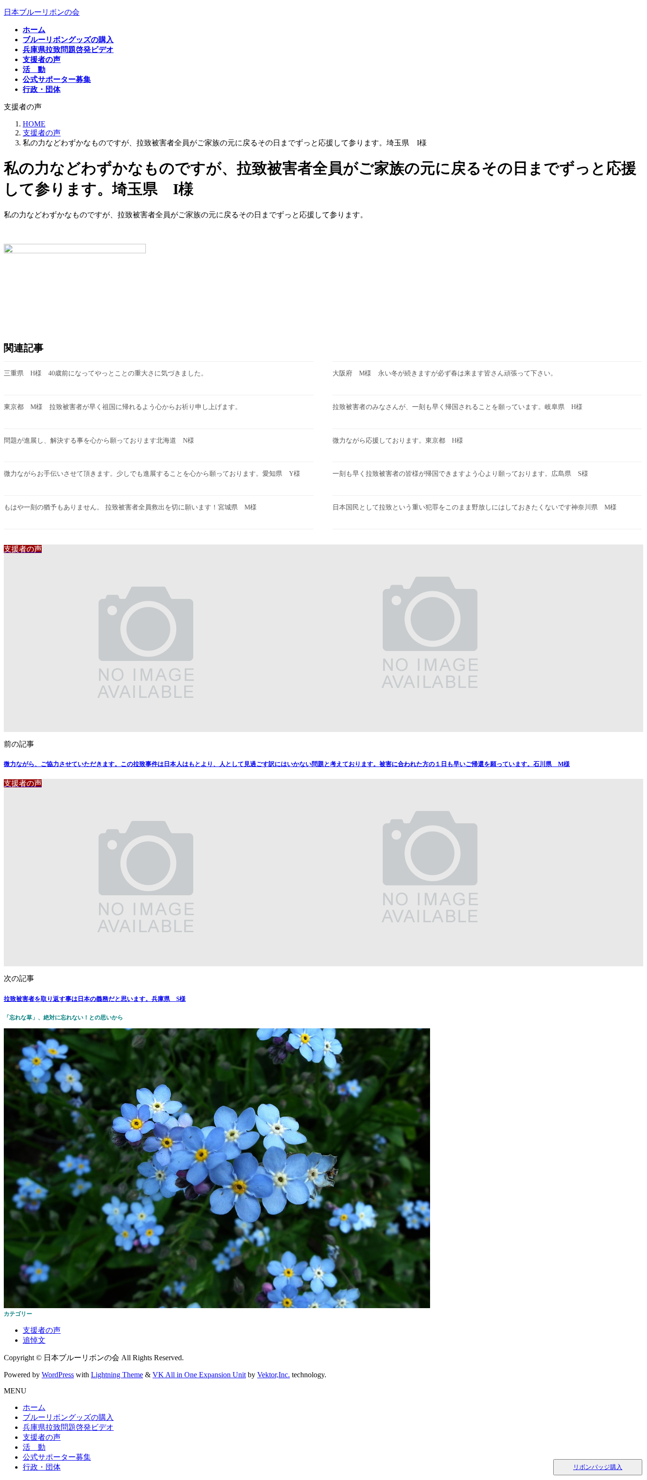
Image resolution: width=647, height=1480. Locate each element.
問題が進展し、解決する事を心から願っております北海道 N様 (99, 440)
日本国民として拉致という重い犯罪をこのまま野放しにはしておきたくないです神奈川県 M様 (474, 507)
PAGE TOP (624, 1426)
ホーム (34, 1407)
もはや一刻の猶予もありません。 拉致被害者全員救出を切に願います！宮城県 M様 (130, 507)
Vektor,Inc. (273, 1375)
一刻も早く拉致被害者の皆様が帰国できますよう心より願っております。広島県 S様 (460, 473)
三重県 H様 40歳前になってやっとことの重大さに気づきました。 (105, 373)
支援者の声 (42, 1330)
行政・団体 (42, 1467)
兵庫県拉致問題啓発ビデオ (68, 1427)
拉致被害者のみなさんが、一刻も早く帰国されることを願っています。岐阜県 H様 (457, 406)
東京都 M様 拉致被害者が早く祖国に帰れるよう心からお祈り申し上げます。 (123, 406)
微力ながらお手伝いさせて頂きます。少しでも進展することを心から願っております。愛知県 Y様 (152, 473)
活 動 (34, 1447)
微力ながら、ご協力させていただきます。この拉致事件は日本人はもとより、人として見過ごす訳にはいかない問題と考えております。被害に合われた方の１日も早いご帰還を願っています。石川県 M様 (287, 763)
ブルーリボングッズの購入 (68, 1417)
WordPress (58, 1375)
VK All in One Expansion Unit (199, 1375)
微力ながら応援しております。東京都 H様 (397, 440)
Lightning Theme (117, 1375)
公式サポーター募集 (57, 1457)
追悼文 (34, 1340)
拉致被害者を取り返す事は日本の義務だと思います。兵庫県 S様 (95, 998)
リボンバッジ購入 (597, 1467)
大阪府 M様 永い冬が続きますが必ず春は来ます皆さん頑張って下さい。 (444, 373)
